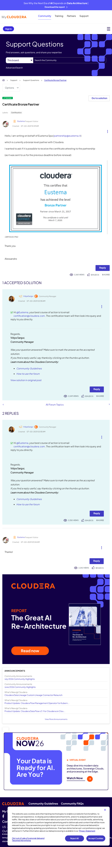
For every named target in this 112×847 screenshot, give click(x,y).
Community (44, 15)
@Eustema (22, 312)
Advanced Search (14, 67)
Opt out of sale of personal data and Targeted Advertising (28, 839)
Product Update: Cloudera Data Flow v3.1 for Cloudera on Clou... (35, 711)
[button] (106, 131)
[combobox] (69, 60)
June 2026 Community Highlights (20, 687)
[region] (59, 826)
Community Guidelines (29, 368)
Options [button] (9, 87)
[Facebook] (3, 816)
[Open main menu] (109, 28)
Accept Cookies (95, 838)
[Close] (105, 810)
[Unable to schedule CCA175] (109, 404)
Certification (16, 112)
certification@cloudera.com (29, 315)
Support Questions (31, 80)
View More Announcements (56, 719)
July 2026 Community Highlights (20, 679)
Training (59, 15)
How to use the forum (28, 373)
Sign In (8, 29)
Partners (71, 15)
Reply (102, 267)
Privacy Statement (87, 831)
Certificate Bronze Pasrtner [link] (55, 80)
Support (84, 15)
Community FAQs (72, 803)
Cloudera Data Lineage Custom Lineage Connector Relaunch (33, 695)
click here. (6, 841)
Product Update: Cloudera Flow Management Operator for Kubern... (37, 703)
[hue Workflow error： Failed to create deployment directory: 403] (3, 404)
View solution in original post (26, 380)
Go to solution (99, 98)
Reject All (74, 838)
